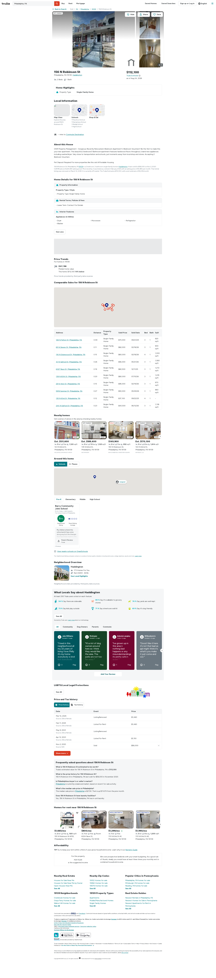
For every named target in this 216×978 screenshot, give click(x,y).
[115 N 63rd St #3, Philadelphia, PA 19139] (148, 820)
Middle (83, 499)
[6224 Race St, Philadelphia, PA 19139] (94, 820)
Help (137, 943)
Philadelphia (85, 9)
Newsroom (99, 943)
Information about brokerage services (68, 926)
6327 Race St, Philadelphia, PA (68, 369)
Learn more (138, 556)
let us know (125, 952)
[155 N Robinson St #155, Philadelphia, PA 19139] (67, 820)
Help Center (98, 958)
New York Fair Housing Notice (62, 924)
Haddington (77, 75)
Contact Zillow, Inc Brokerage (64, 930)
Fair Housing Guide (83, 943)
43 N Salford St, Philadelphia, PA (69, 362)
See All (60, 616)
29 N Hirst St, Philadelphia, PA (68, 384)
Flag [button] (74, 665)
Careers (92, 943)
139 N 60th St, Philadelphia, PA (68, 376)
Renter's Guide (131, 850)
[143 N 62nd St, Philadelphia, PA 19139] (67, 430)
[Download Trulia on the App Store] (67, 935)
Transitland (82, 913)
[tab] (60, 464)
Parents (95, 627)
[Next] (160, 436)
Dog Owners (82, 627)
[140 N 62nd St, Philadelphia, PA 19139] (148, 430)
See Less (61, 232)
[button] (57, 3)
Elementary (70, 499)
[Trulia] (56, 935)
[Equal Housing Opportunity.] (79, 958)
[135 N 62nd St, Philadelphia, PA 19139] (94, 430)
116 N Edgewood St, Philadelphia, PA (70, 355)
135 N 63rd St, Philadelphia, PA (68, 398)
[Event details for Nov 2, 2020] (158, 745)
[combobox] (36, 3)
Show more (61, 753)
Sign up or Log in (187, 3)
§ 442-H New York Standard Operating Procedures (68, 923)
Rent (71, 3)
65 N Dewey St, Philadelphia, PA (68, 347)
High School (95, 499)
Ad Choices (153, 943)
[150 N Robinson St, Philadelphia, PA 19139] (121, 430)
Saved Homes (151, 3)
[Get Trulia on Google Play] (83, 935)
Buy (63, 3)
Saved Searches (168, 3)
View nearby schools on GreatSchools (72, 551)
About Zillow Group (70, 943)
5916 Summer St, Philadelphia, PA (69, 391)
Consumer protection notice (88, 926)
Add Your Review (108, 674)
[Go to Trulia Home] (7, 3)
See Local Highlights (79, 576)
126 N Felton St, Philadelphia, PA (69, 340)
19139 (94, 9)
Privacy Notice (144, 943)
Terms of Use (118, 943)
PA (77, 9)
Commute (107, 627)
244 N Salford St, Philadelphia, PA (69, 406)
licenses (114, 919)
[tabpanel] (108, 732)
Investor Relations (108, 943)
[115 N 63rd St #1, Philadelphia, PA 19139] (121, 820)
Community (68, 627)
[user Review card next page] (162, 650)
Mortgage (80, 3)
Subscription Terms (129, 943)
